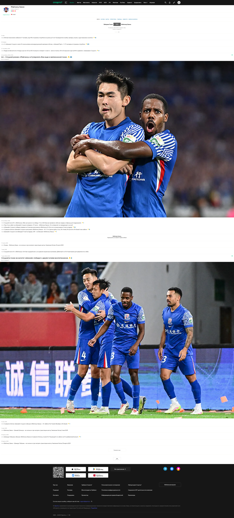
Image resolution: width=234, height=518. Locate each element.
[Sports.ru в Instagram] (179, 469)
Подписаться (6, 14)
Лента (98, 19)
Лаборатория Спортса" (134, 485)
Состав (103, 19)
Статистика (113, 19)
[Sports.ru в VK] (172, 469)
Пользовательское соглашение (111, 485)
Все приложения (119, 469)
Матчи (107, 19)
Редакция (56, 490)
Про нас (55, 485)
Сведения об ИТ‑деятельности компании (140, 490)
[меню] (66, 2)
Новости (125, 19)
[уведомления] (169, 2)
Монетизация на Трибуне (89, 490)
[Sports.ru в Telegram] (165, 469)
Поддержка (70, 495)
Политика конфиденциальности (111, 490)
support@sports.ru (85, 501)
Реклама (69, 490)
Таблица (119, 19)
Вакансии (70, 485)
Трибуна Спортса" (87, 485)
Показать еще (117, 450)
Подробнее (94, 508)
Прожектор (85, 495)
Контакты (56, 495)
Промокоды (131, 495)
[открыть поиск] (165, 2)
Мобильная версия (170, 485)
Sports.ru (57, 506)
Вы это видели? (5, 59)
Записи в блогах (133, 19)
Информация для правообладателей (112, 495)
